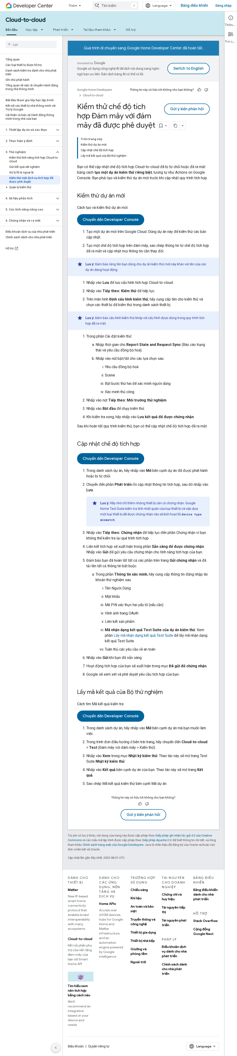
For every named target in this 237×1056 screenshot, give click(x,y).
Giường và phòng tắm (139, 951)
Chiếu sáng (139, 890)
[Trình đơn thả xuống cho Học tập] (43, 29)
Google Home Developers (94, 89)
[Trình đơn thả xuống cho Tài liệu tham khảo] (116, 29)
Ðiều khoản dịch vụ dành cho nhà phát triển (174, 951)
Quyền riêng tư (98, 1046)
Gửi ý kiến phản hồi (187, 109)
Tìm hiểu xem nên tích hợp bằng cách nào (79, 990)
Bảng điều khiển (194, 5)
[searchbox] (31, 44)
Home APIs (107, 904)
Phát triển (60, 30)
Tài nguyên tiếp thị (173, 909)
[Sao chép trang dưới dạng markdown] (175, 126)
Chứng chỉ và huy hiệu (172, 896)
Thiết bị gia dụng (143, 932)
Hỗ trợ (130, 30)
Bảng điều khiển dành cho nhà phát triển (205, 894)
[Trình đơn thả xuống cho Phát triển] (73, 29)
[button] (27, 130)
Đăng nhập (223, 5)
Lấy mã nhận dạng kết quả (143, 635)
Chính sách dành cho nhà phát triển (174, 969)
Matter (73, 890)
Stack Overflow (205, 921)
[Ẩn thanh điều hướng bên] (55, 1047)
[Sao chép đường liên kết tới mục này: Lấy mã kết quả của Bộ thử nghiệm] (167, 692)
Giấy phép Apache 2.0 (156, 840)
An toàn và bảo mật (142, 908)
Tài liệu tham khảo (97, 30)
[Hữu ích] (199, 89)
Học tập (32, 30)
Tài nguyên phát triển (174, 922)
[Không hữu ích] (206, 89)
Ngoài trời (138, 962)
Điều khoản (76, 1046)
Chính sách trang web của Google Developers (113, 844)
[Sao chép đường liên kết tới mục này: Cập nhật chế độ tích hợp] (144, 444)
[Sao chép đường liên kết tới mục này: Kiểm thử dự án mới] (129, 196)
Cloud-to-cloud (26, 19)
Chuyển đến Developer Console (111, 219)
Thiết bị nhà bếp (143, 941)
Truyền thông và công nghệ (143, 921)
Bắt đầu (11, 30)
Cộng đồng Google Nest (203, 931)
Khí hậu (136, 898)
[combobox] (115, 5)
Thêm (73, 5)
